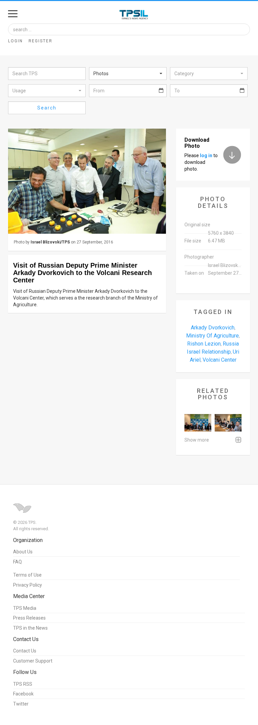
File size (192, 240)
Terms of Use (27, 575)
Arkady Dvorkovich (212, 327)
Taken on (194, 273)
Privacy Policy (27, 585)
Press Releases (29, 618)
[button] (127, 73)
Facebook (23, 693)
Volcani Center (219, 360)
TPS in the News (30, 628)
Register (40, 41)
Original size (197, 224)
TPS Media (24, 608)
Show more (196, 440)
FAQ (17, 561)
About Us (23, 551)
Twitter (21, 704)
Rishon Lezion (204, 344)
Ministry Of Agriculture (212, 335)
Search (46, 107)
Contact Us (24, 650)
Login (15, 41)
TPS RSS (22, 684)
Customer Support (32, 661)
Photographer (199, 257)
